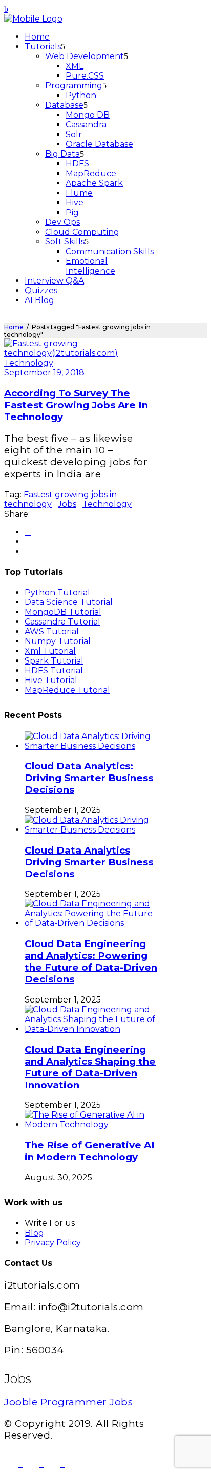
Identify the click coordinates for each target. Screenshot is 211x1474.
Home (14, 327)
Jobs (67, 504)
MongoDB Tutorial (63, 612)
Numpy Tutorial (58, 641)
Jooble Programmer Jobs (68, 1402)
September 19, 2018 (44, 372)
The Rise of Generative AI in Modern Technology (90, 1151)
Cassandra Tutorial (62, 622)
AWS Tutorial (52, 631)
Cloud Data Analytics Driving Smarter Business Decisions (89, 862)
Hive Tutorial (51, 680)
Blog (34, 1233)
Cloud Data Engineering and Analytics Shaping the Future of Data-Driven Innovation (90, 1067)
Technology (28, 363)
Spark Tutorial (54, 661)
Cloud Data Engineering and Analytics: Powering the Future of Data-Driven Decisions (91, 961)
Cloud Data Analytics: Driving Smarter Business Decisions (89, 778)
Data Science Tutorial (69, 602)
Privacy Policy (53, 1243)
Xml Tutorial (50, 651)
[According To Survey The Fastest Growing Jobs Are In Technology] (81, 353)
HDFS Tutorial (54, 670)
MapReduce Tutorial (67, 690)
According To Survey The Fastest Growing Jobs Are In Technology (76, 405)
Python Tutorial (57, 592)
